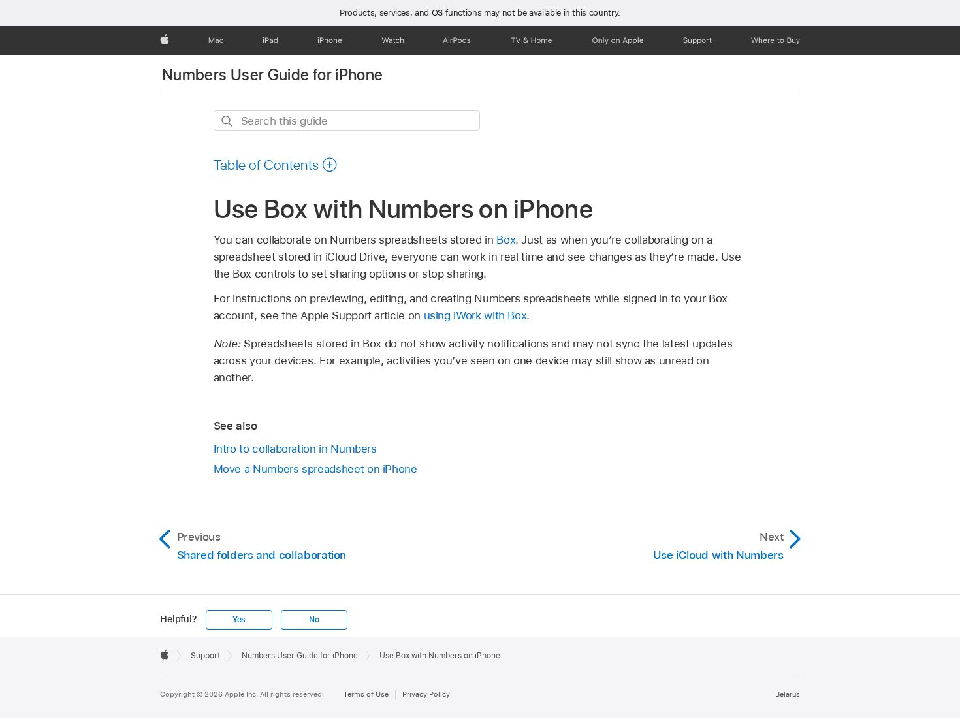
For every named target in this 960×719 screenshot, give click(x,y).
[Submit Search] (227, 121)
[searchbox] (347, 120)
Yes (239, 619)
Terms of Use (366, 694)
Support (205, 655)
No (314, 619)
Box (505, 239)
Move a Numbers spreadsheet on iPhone (315, 468)
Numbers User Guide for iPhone (272, 74)
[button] (276, 164)
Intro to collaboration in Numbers (295, 448)
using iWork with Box (475, 315)
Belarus (787, 694)
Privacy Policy (426, 694)
